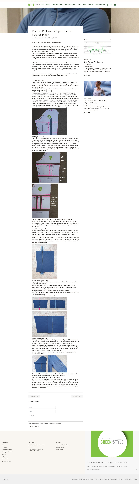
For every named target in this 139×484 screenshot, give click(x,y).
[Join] (135, 469)
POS (120, 479)
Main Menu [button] (5, 442)
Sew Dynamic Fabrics (7, 452)
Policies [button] (58, 442)
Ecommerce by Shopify (130, 479)
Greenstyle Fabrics (7, 449)
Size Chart (4, 459)
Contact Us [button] (32, 442)
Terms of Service (60, 447)
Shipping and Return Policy (62, 445)
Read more (87, 75)
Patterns (4, 447)
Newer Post (77, 396)
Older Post (34, 396)
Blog (3, 456)
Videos (4, 454)
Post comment (34, 426)
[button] (48, 5)
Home (3, 445)
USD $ (108, 1)
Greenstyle (76, 479)
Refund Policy (59, 449)
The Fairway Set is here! (41, 1)
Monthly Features (6, 461)
